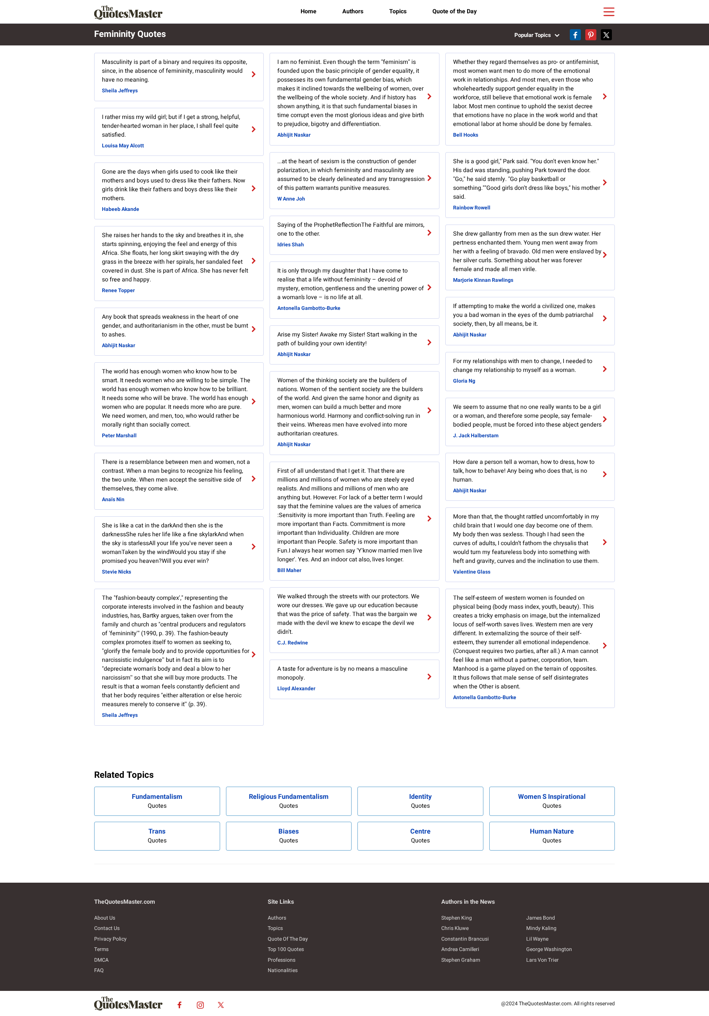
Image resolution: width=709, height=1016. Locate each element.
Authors (352, 11)
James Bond (540, 918)
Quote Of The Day (288, 939)
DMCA (101, 960)
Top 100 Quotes (286, 949)
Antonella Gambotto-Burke (308, 308)
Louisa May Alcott (123, 146)
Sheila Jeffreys (120, 91)
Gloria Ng (464, 381)
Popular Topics (533, 35)
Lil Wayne (537, 939)
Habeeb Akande (120, 209)
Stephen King (456, 918)
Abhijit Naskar (118, 345)
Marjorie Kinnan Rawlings (483, 280)
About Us (104, 918)
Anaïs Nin (113, 499)
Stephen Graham (460, 960)
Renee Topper (118, 290)
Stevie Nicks (116, 572)
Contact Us (107, 928)
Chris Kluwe (455, 928)
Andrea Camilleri (460, 949)
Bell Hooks (465, 135)
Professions (281, 960)
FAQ (99, 970)
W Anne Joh (291, 199)
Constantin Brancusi (465, 939)
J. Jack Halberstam (476, 435)
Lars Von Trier (542, 960)
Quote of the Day (454, 11)
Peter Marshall (119, 435)
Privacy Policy (110, 939)
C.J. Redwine (292, 643)
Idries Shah (290, 245)
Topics (398, 11)
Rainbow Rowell (471, 208)
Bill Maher (289, 570)
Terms (101, 949)
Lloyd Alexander (296, 688)
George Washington (549, 949)
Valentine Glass (471, 572)
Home (308, 11)
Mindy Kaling (541, 928)
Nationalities (283, 970)
